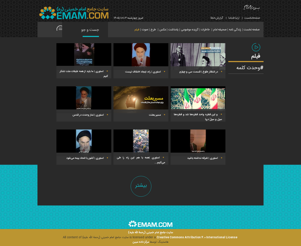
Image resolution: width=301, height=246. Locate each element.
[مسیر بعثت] (140, 99)
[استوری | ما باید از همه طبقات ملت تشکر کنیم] (83, 56)
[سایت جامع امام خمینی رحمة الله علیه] (73, 13)
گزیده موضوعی (190, 29)
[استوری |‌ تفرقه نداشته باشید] (198, 143)
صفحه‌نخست (252, 18)
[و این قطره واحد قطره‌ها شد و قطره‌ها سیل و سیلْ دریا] (198, 99)
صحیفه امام (220, 29)
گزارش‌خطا (216, 18)
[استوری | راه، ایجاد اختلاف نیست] (140, 56)
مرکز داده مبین (141, 242)
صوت (145, 29)
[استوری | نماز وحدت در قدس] (83, 99)
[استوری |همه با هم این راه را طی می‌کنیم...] (140, 143)
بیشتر (141, 185)
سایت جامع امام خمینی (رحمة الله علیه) (150, 232)
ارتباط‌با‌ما (233, 18)
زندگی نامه (235, 29)
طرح (153, 29)
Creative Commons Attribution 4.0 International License (197, 237)
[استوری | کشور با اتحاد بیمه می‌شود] (83, 143)
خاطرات (205, 29)
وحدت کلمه (248, 68)
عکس (162, 29)
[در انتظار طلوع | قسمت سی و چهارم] (198, 56)
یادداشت (173, 29)
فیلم (136, 29)
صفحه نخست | (251, 29)
